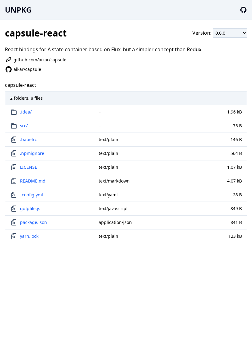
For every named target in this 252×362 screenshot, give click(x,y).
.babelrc (28, 139)
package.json (33, 222)
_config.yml (31, 195)
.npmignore (32, 153)
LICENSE (28, 167)
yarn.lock (29, 236)
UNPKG (18, 10)
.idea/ (26, 112)
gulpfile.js (30, 208)
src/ (24, 126)
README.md (32, 181)
